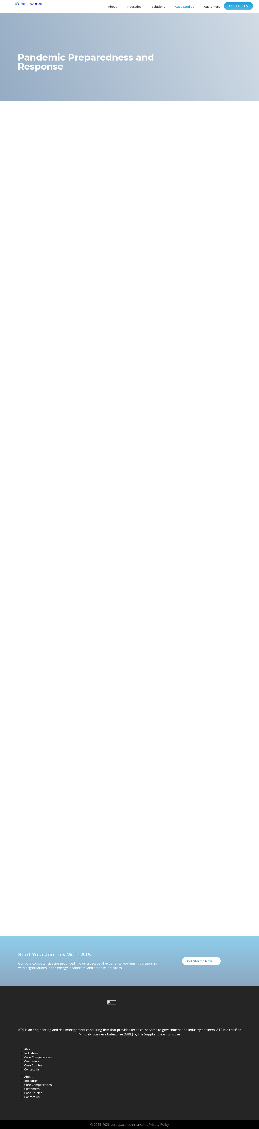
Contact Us (238, 6)
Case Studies (184, 6)
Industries (134, 6)
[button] (113, 6)
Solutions (158, 6)
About (112, 6)
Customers (212, 6)
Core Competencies (38, 1057)
